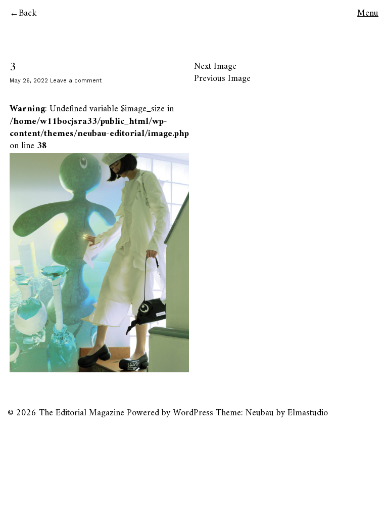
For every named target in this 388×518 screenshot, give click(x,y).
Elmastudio (307, 413)
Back (28, 13)
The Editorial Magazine (81, 413)
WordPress (193, 413)
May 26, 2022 (29, 80)
